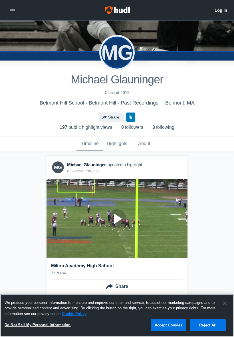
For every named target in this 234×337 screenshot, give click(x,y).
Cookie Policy (74, 314)
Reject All (207, 325)
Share (113, 117)
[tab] (89, 144)
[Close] (225, 303)
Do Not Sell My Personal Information (38, 325)
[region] (117, 315)
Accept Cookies (169, 325)
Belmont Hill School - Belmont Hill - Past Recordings (99, 103)
